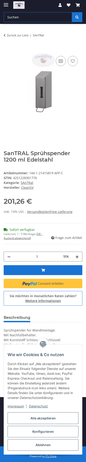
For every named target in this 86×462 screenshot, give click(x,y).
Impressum (16, 406)
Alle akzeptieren (43, 418)
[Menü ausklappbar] (6, 3)
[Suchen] (77, 17)
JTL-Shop (50, 456)
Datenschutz (38, 406)
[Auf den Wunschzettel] (73, 61)
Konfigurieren (43, 431)
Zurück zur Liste (17, 35)
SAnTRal (27, 182)
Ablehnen (43, 445)
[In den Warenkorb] (7, 49)
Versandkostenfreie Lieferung (49, 211)
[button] (60, 5)
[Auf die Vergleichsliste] (61, 61)
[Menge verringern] (9, 256)
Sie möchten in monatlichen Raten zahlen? (43, 298)
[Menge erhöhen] (77, 256)
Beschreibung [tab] (17, 317)
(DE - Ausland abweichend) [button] (23, 236)
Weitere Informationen (43, 301)
